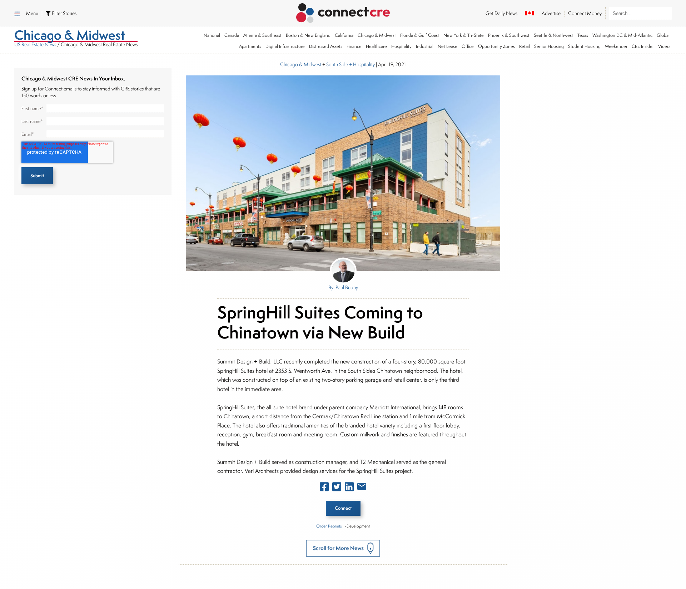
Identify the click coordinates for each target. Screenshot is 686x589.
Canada (231, 35)
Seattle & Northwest (553, 35)
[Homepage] (343, 12)
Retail (524, 46)
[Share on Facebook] (324, 488)
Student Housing (584, 46)
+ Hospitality (361, 64)
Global (663, 35)
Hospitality (401, 46)
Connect (343, 508)
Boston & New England (308, 35)
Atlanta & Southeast (262, 35)
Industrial (424, 46)
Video (664, 46)
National (212, 35)
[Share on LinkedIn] (349, 488)
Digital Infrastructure (285, 46)
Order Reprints (329, 526)
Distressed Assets (325, 46)
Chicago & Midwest (377, 35)
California (344, 35)
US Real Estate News (35, 44)
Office (468, 46)
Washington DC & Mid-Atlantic (622, 35)
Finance (354, 46)
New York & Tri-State (463, 35)
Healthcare (376, 46)
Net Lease (447, 46)
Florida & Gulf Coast (419, 35)
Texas (582, 35)
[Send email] (361, 488)
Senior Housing (549, 46)
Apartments (250, 46)
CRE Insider (643, 46)
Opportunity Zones (496, 46)
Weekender (616, 46)
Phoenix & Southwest (509, 35)
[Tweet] (336, 488)
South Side (337, 64)
